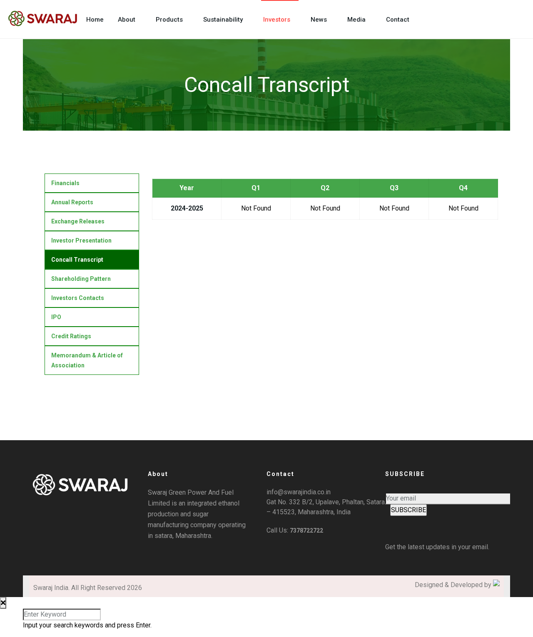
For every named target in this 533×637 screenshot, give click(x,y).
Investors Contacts (77, 298)
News (319, 19)
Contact (397, 19)
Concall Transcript (77, 259)
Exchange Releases (78, 221)
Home (95, 19)
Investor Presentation (81, 240)
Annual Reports (72, 202)
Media (356, 19)
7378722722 (306, 530)
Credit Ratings (71, 336)
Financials (65, 183)
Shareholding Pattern (81, 278)
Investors (276, 19)
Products (169, 19)
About (126, 19)
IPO (56, 317)
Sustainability (223, 19)
